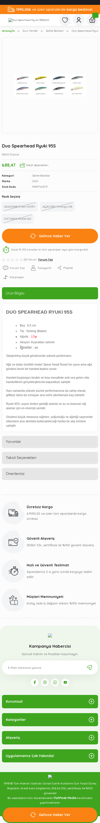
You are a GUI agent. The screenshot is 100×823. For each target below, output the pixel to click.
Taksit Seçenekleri (21, 457)
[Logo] (28, 20)
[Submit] (89, 667)
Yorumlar (13, 441)
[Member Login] (78, 20)
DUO (35, 181)
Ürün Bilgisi (15, 293)
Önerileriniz (15, 473)
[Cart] (92, 20)
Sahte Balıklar (41, 175)
